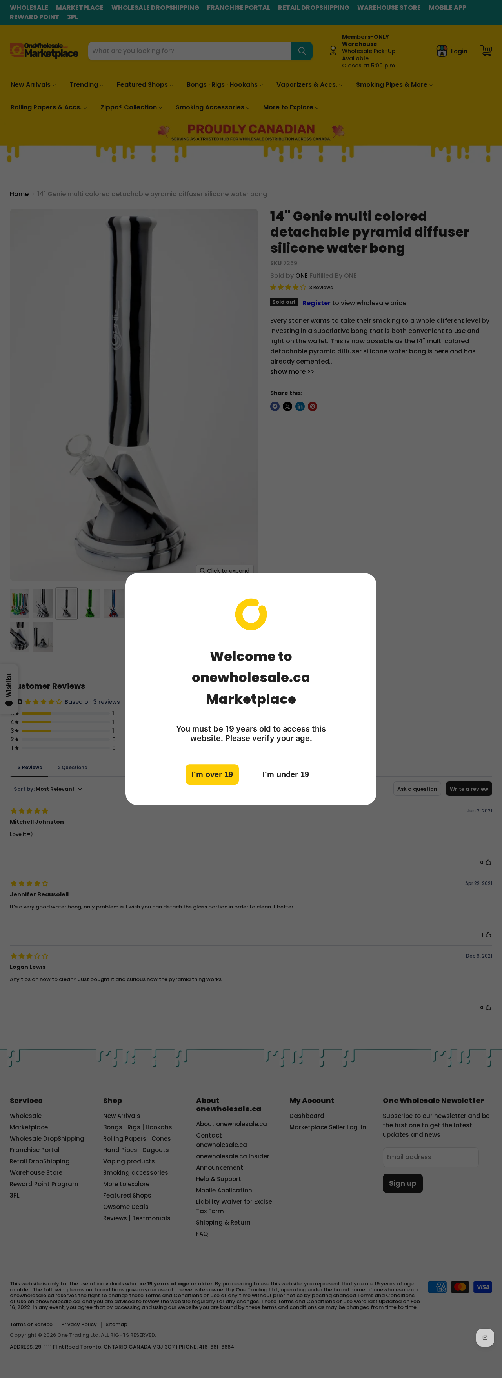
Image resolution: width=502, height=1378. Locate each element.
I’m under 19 (285, 774)
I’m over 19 (212, 774)
